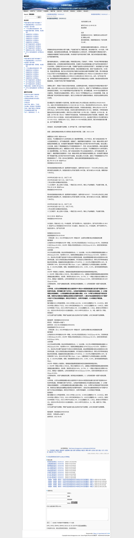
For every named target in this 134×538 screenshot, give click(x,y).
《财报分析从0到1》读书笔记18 (33, 50)
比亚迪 (93, 450)
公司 (102, 450)
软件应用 (66, 11)
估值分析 (51, 452)
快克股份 (52, 450)
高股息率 (62, 450)
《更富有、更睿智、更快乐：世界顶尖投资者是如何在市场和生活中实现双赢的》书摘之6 (70, 485)
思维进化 (72, 11)
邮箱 (68, 496)
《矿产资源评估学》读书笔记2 (33, 46)
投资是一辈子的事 (29, 27)
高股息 (57, 450)
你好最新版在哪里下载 (31, 110)
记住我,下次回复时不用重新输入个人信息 (63, 522)
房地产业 (32, 11)
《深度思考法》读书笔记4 (32, 40)
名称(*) (69, 493)
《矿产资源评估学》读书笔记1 (33, 44)
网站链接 (69, 499)
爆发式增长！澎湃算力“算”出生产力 (34, 86)
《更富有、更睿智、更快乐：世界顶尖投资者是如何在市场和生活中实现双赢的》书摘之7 (70, 483)
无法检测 (27, 100)
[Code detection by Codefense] (109, 533)
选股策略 (67, 450)
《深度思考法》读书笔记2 (32, 36)
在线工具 (59, 11)
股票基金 (78, 450)
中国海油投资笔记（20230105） (56, 470)
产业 (55, 452)
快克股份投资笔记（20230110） (56, 461)
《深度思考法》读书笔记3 (32, 42)
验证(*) (69, 503)
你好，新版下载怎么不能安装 (32, 108)
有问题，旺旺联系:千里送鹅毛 (33, 106)
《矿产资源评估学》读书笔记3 (33, 48)
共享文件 (27, 102)
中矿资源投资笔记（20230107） (56, 467)
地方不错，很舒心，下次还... (32, 104)
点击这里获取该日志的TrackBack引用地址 (58, 457)
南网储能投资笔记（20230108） (56, 465)
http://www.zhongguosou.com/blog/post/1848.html (82, 448)
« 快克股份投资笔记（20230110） (56, 14)
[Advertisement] (63, 34)
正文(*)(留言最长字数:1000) (54, 506)
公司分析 (39, 11)
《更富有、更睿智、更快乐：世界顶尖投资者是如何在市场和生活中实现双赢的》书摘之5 (70, 486)
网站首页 (86, 11)
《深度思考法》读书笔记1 (32, 34)
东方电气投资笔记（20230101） (56, 477)
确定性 (83, 450)
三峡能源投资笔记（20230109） (56, 463)
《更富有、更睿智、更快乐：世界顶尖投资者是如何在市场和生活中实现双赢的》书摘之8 (70, 481)
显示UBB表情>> (82, 525)
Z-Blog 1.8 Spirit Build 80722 (100, 533)
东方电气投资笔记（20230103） (56, 474)
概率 (89, 450)
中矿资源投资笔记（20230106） (56, 469)
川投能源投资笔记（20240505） (33, 25)
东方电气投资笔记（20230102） (56, 476)
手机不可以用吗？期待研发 (32, 94)
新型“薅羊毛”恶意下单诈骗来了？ (33, 23)
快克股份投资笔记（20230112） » (100, 14)
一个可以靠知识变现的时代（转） (34, 28)
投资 (97, 450)
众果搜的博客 (66, 5)
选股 (71, 450)
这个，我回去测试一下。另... (32, 112)
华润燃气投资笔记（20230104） (56, 472)
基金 (99, 450)
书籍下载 (52, 11)
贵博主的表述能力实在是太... (32, 98)
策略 (87, 450)
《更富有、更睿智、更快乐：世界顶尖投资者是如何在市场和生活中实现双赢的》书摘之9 (70, 479)
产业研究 (59, 452)
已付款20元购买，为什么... (32, 96)
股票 (74, 450)
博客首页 (26, 11)
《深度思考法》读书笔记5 (32, 38)
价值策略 (46, 11)
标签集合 (79, 11)
